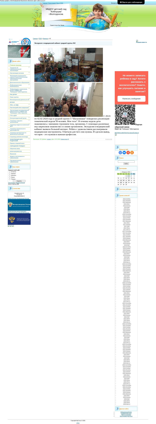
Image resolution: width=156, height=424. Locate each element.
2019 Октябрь (127, 265)
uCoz (78, 423)
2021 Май (127, 296)
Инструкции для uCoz (126, 416)
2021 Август (126, 301)
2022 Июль (127, 320)
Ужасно (13, 179)
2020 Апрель (126, 274)
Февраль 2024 (126, 172)
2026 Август (126, 404)
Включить (30, 0)
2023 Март (127, 334)
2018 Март (127, 241)
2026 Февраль (127, 393)
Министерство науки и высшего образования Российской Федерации (18, 212)
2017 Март (127, 222)
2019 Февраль (127, 251)
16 (129, 180)
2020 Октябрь (127, 284)
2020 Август (126, 281)
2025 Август (126, 383)
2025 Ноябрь (126, 388)
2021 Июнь (127, 298)
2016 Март (127, 204)
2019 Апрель (126, 255)
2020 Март (127, 272)
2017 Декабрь (127, 236)
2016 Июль (127, 210)
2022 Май (127, 316)
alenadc (49, 139)
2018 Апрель (126, 243)
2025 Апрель (126, 376)
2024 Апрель (126, 356)
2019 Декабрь (127, 269)
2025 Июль (127, 381)
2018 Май (127, 245)
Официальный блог (126, 412)
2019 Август (126, 262)
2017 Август (126, 229)
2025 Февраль (127, 373)
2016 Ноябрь (126, 217)
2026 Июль (127, 402)
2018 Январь (126, 238)
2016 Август (126, 212)
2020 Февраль (127, 270)
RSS (62, 3)
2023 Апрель (126, 335)
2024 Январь (126, 351)
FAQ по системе (126, 414)
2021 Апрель (126, 294)
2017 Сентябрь (126, 231)
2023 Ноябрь (126, 347)
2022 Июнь (127, 318)
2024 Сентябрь (126, 364)
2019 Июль (127, 260)
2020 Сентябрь (126, 282)
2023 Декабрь (127, 349)
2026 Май (127, 399)
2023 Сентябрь (126, 344)
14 (123, 180)
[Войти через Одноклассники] (132, 152)
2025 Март (127, 375)
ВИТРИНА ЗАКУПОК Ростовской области (127, 132)
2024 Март (127, 354)
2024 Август (126, 363)
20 (121, 182)
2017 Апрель (126, 224)
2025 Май (127, 378)
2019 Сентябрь (126, 263)
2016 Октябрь (127, 216)
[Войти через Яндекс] (128, 152)
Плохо (13, 177)
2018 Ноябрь (126, 248)
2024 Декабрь (127, 370)
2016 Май (127, 207)
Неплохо (13, 175)
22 (126, 182)
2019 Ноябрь (126, 267)
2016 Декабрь (127, 219)
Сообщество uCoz (126, 413)
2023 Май (127, 337)
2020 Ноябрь (126, 286)
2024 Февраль (127, 352)
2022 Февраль (127, 311)
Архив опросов (20, 182)
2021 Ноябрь (126, 306)
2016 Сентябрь (126, 214)
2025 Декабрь (127, 390)
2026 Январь (126, 392)
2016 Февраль (127, 202)
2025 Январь (126, 371)
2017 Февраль (127, 221)
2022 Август (126, 322)
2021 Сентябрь (126, 303)
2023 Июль (127, 340)
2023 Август (126, 342)
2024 (40, 38)
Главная (45, 3)
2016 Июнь (127, 209)
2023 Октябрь (127, 346)
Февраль (45, 38)
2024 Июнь (127, 359)
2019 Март (127, 253)
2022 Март (127, 313)
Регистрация (52, 3)
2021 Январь (126, 289)
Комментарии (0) (65, 139)
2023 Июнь (127, 339)
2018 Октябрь (127, 246)
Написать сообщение (131, 99)
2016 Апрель (126, 205)
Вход (58, 3)
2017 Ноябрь (126, 234)
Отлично (13, 171)
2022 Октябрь (127, 325)
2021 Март (127, 293)
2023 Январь (126, 330)
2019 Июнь (127, 258)
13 (121, 180)
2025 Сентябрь (126, 385)
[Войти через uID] (120, 152)
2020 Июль (127, 279)
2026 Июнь (127, 400)
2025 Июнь (127, 380)
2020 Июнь (127, 277)
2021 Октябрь (127, 305)
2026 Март (127, 395)
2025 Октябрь (127, 387)
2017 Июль (127, 228)
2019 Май (127, 257)
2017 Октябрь (127, 233)
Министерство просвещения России (18, 198)
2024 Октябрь (127, 366)
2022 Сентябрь (126, 323)
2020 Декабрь (127, 287)
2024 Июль (127, 361)
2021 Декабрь (127, 308)
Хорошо (13, 173)
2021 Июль (127, 299)
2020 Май (127, 275)
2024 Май (127, 358)
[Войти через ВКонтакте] (124, 152)
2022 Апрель (126, 315)
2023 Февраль (127, 332)
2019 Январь (126, 250)
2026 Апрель (126, 397)
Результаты (11, 182)
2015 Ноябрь (126, 198)
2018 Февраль (127, 240)
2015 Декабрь (127, 200)
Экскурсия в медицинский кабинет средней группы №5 (54, 43)
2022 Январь (126, 310)
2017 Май (127, 226)
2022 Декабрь (127, 328)
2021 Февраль (127, 291)
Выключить (24, 0)
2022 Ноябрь (126, 327)
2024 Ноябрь (126, 368)
